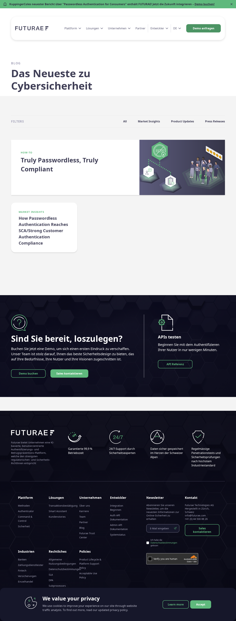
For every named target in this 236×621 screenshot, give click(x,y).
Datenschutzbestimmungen (65, 569)
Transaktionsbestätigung (63, 505)
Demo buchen (28, 373)
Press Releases (215, 121)
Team (82, 516)
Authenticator (26, 511)
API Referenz (175, 364)
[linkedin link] (217, 614)
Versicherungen (27, 576)
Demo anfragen (203, 28)
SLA (51, 574)
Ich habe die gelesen (163, 543)
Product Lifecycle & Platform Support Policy (90, 563)
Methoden (24, 505)
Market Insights (149, 121)
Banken (22, 559)
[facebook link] (211, 614)
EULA (52, 591)
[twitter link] (223, 614)
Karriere (84, 511)
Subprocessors (57, 585)
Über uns (84, 505)
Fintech (22, 570)
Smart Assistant (58, 511)
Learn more (176, 604)
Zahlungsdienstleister (30, 565)
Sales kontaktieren (69, 373)
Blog (81, 527)
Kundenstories (57, 516)
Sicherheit (24, 526)
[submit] (175, 528)
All (125, 121)
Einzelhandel (25, 581)
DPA (51, 580)
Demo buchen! (205, 4)
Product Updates (182, 121)
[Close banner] (231, 4)
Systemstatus (117, 534)
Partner (140, 28)
